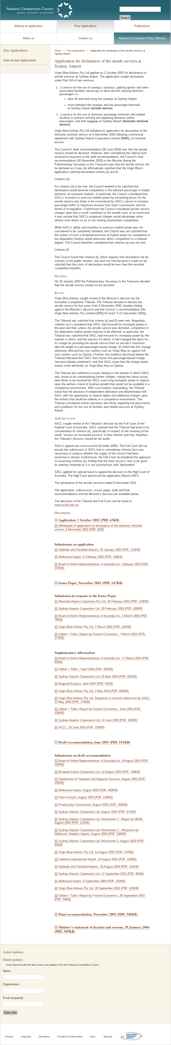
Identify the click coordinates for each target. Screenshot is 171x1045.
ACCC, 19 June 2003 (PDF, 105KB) (81, 727)
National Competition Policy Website (142, 38)
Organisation (11, 984)
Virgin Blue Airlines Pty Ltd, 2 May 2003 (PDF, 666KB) (94, 691)
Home (58, 50)
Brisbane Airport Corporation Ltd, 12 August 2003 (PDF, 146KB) (99, 772)
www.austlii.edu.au (66, 505)
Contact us (85, 38)
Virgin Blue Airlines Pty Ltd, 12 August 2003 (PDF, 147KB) (96, 852)
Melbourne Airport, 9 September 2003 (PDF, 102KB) (92, 881)
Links (93, 1036)
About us (28, 38)
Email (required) (13, 998)
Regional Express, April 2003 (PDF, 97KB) (86, 683)
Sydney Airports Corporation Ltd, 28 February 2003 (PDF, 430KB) (100, 608)
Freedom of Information (69, 1036)
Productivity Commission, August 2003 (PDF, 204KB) (93, 804)
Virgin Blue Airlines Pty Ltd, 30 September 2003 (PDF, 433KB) (99, 888)
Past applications (85, 26)
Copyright (26, 1036)
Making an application (28, 26)
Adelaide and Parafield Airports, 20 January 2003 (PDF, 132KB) (99, 549)
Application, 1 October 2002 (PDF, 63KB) (89, 519)
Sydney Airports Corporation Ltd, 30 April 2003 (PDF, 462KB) (98, 676)
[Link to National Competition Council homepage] (39, 10)
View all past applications (19, 60)
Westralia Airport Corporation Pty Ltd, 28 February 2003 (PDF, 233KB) (104, 601)
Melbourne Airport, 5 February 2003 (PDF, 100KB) (90, 556)
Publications (142, 26)
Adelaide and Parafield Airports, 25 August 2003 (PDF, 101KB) (99, 866)
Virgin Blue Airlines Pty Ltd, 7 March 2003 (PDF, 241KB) (95, 626)
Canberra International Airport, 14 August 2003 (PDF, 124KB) (97, 859)
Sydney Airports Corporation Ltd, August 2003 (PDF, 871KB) (97, 811)
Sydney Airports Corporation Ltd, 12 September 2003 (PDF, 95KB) (101, 873)
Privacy (9, 1036)
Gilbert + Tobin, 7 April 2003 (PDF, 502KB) (86, 669)
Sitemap (108, 1036)
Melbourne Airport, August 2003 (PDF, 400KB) (88, 790)
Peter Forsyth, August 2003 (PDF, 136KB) (86, 797)
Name (6, 971)
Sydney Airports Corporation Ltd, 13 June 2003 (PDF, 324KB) (98, 720)
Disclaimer (44, 1036)
